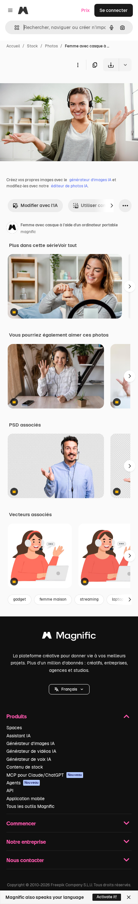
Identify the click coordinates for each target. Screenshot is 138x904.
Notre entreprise (26, 841)
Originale (42, 86)
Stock (32, 46)
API (9, 790)
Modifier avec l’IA (39, 205)
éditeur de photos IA (69, 186)
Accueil (13, 46)
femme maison (52, 599)
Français (69, 689)
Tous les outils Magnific (30, 806)
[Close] (129, 897)
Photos (51, 46)
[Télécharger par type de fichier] (125, 64)
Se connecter (113, 10)
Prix (85, 10)
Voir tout (67, 245)
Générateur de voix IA (28, 759)
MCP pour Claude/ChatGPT (44, 775)
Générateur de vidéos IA (31, 751)
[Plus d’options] (77, 64)
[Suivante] (111, 205)
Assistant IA (18, 736)
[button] (69, 689)
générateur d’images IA (90, 179)
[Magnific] (69, 637)
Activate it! (107, 896)
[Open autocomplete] (14, 27)
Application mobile (25, 798)
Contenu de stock (24, 767)
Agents (22, 783)
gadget (19, 599)
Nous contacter (25, 860)
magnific (28, 231)
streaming (89, 599)
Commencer (21, 823)
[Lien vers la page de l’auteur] (12, 228)
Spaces (14, 728)
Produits (16, 716)
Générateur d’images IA (30, 743)
